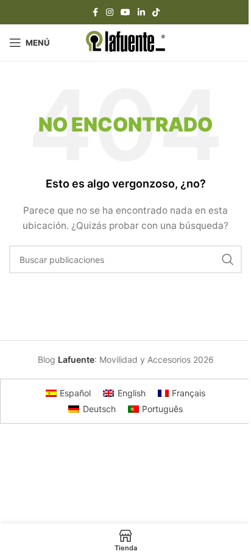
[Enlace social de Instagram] (109, 12)
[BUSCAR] (228, 259)
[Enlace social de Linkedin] (141, 12)
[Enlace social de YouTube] (125, 12)
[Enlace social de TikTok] (156, 12)
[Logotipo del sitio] (126, 42)
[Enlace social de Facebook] (95, 12)
